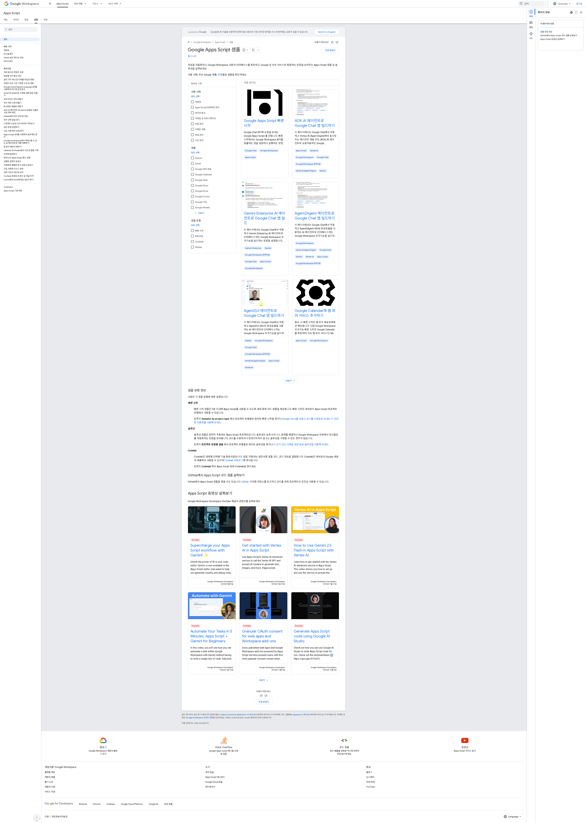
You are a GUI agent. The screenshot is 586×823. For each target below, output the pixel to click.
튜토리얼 (199, 236)
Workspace (30, 4)
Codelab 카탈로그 (233, 460)
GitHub (198, 247)
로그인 (579, 3)
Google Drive (201, 191)
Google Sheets (202, 207)
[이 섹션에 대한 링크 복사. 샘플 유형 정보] (209, 391)
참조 (27, 19)
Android (83, 804)
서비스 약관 (50, 791)
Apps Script (62, 3)
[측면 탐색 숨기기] (37, 817)
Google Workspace (202, 42)
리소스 (96, 3)
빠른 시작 (199, 231)
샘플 (36, 19)
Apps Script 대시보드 (215, 777)
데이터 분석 (200, 113)
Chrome (97, 804)
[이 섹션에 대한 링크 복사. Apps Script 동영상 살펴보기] (235, 494)
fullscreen (576, 12)
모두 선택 (195, 96)
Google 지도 (201, 202)
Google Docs (201, 185)
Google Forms (202, 196)
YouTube (370, 787)
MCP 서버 (113, 3)
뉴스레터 (370, 777)
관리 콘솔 (209, 772)
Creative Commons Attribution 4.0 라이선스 (238, 714)
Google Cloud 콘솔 (213, 782)
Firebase (111, 804)
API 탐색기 (210, 787)
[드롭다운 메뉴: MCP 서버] (121, 3)
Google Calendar (203, 174)
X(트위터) (370, 782)
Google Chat (201, 180)
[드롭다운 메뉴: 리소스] (102, 3)
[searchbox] (20, 29)
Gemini (198, 158)
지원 (45, 19)
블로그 (369, 772)
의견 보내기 (330, 50)
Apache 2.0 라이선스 (302, 714)
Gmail (198, 163)
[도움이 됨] (332, 42)
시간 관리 (199, 140)
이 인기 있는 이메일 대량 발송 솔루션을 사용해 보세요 (301, 444)
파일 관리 (199, 135)
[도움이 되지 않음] (337, 42)
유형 (220, 74)
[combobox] (533, 3)
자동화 (198, 102)
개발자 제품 (50, 777)
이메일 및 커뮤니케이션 (205, 118)
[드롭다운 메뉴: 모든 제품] (86, 3)
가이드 (16, 19)
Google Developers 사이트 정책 (199, 717)
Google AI (153, 804)
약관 (47, 816)
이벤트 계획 (200, 129)
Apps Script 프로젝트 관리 (207, 107)
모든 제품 (78, 3)
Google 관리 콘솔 (203, 169)
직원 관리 (199, 124)
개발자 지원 (50, 787)
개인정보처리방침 (59, 816)
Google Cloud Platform (132, 804)
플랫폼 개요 (50, 772)
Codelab (199, 242)
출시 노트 (192, 56)
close (581, 12)
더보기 (199, 213)
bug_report (571, 12)
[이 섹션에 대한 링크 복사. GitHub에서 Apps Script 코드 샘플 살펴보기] (247, 475)
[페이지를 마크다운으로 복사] (253, 50)
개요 (6, 19)
